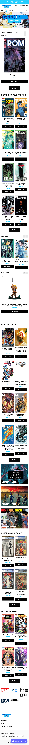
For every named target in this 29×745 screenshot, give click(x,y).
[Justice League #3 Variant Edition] (21, 403)
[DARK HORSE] (14, 700)
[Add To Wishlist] (3, 40)
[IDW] (5, 701)
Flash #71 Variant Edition (8, 415)
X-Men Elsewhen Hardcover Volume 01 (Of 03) (8, 120)
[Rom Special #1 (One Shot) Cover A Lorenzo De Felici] (14, 55)
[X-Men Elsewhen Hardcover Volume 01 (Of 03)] (8, 107)
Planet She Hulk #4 (8, 635)
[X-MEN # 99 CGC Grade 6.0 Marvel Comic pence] (21, 579)
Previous (25, 32)
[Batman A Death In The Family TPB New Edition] (21, 205)
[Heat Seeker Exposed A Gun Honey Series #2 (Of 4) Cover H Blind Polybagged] (21, 337)
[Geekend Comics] (6, 6)
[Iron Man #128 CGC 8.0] (21, 546)
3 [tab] (15, 26)
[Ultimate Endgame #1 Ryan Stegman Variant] (8, 337)
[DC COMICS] (14, 690)
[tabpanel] (14, 20)
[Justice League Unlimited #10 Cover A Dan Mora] (21, 624)
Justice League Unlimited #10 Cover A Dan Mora (21, 636)
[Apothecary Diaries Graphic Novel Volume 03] (21, 248)
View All (14, 88)
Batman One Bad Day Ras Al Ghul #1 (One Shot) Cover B (21, 447)
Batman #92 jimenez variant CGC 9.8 (8, 559)
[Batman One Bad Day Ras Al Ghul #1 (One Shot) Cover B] (21, 434)
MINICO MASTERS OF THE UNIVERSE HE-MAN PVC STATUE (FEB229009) (14, 305)
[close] (27, 2)
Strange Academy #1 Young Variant (8, 382)
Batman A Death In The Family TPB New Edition (21, 218)
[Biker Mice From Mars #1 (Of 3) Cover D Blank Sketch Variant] (21, 370)
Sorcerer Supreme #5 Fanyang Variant (21, 668)
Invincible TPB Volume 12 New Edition (21, 120)
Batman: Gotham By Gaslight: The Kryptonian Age (8, 185)
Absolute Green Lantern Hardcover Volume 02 (8, 152)
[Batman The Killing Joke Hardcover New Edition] (8, 205)
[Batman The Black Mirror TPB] (21, 172)
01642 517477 (22, 6)
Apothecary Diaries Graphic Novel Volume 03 (21, 261)
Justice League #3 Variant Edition (21, 415)
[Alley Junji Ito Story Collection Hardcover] (7, 248)
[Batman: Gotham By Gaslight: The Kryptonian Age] (8, 172)
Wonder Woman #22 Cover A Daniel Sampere (8, 669)
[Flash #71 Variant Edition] (8, 403)
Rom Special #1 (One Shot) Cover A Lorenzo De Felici (14, 74)
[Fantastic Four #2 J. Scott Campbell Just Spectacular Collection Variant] (8, 434)
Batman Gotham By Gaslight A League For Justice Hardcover (21, 152)
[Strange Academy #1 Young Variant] (8, 370)
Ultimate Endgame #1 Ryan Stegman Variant (8, 350)
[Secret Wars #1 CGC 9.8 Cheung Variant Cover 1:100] (8, 579)
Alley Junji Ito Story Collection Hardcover (8, 260)
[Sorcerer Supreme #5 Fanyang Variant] (21, 656)
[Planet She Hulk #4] (8, 623)
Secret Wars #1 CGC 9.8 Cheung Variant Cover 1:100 (8, 592)
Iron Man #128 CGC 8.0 (21, 558)
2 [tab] (13, 26)
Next (25, 35)
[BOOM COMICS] (24, 695)
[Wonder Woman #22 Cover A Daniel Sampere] (8, 656)
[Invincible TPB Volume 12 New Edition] (21, 107)
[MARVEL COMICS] (5, 690)
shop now (14, 2)
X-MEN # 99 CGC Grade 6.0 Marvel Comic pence (21, 593)
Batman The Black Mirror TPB (21, 183)
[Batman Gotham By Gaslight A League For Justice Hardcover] (21, 140)
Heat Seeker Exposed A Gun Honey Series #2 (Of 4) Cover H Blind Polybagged (21, 349)
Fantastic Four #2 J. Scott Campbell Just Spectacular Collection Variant (8, 447)
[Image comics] (24, 690)
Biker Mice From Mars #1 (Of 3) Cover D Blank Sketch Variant (21, 383)
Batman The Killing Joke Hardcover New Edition (8, 218)
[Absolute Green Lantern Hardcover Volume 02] (8, 139)
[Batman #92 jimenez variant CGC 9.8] (8, 546)
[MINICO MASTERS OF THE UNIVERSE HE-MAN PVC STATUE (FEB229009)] (14, 289)
